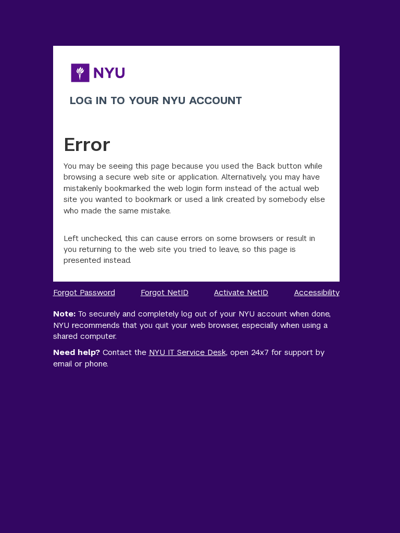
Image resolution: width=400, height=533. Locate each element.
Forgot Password (84, 292)
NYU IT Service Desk (187, 352)
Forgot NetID (165, 292)
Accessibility (317, 292)
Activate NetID (241, 292)
